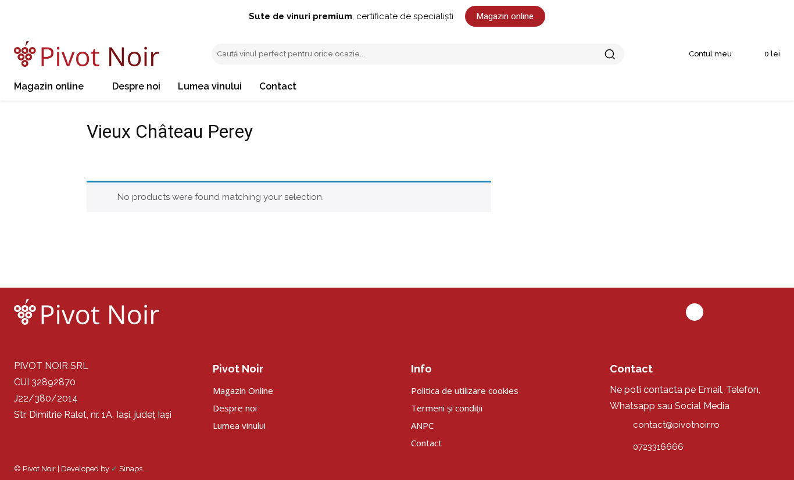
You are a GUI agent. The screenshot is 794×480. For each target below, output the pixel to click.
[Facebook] (694, 312)
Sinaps (130, 468)
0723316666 (658, 447)
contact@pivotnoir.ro (676, 425)
